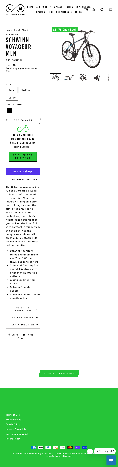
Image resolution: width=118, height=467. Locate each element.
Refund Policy (13, 438)
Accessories (43, 6)
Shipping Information (23, 309)
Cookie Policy (13, 424)
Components (83, 6)
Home (30, 6)
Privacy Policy (13, 419)
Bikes (69, 6)
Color (14, 104)
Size (9, 84)
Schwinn (12, 34)
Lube (50, 12)
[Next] (110, 77)
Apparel (59, 6)
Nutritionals (64, 12)
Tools (78, 12)
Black (9, 110)
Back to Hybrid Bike (61, 374)
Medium (26, 90)
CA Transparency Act (17, 434)
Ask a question (23, 324)
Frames (40, 12)
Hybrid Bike (20, 30)
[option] (81, 49)
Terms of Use (13, 414)
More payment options (23, 179)
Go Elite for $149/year (23, 156)
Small (11, 90)
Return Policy (23, 317)
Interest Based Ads (16, 429)
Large (12, 97)
